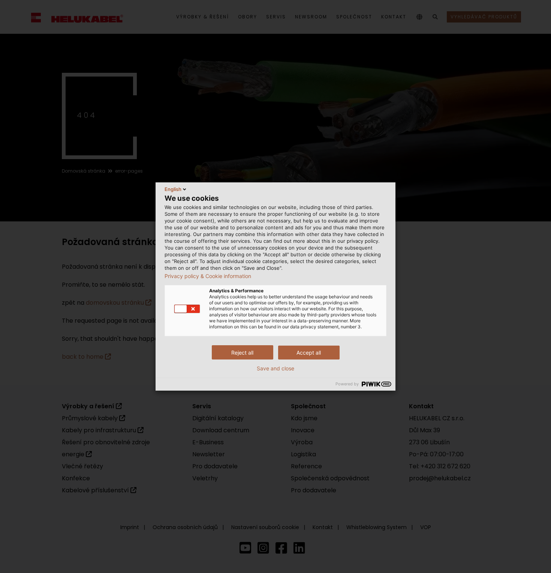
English (173, 189)
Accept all (308, 352)
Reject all (242, 352)
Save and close (275, 368)
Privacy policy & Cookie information (208, 276)
